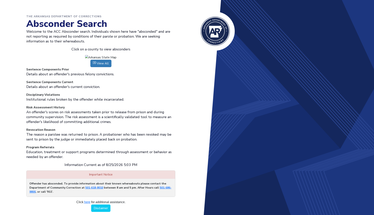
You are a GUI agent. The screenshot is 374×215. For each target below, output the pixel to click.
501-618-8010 (94, 188)
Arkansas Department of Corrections (215, 31)
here (87, 202)
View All (102, 63)
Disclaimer (101, 208)
